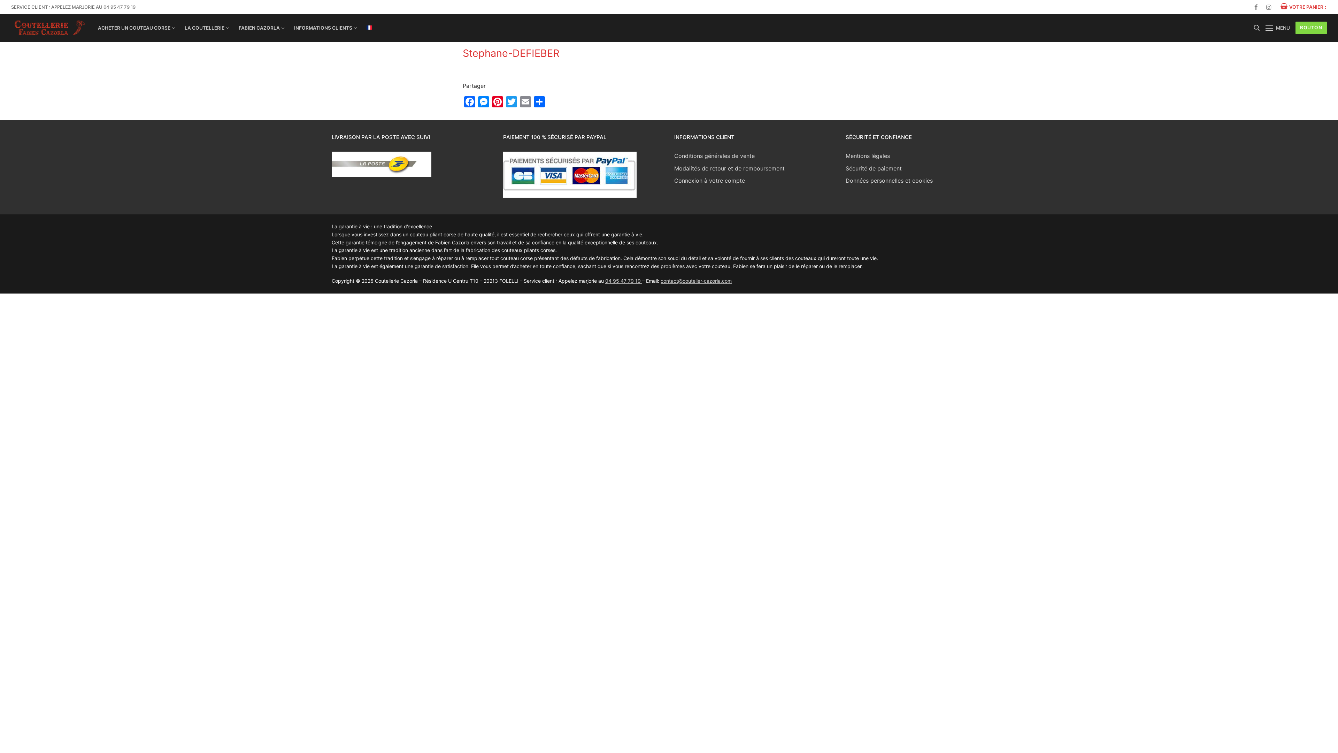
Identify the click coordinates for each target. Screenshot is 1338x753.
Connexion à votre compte (709, 180)
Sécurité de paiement (874, 168)
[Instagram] (1268, 7)
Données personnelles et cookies (889, 180)
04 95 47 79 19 (119, 7)
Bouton (1311, 27)
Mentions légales (868, 155)
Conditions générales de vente (714, 155)
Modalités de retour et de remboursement (729, 168)
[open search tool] (1257, 28)
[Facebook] (1256, 7)
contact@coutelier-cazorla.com (696, 281)
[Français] (369, 27)
